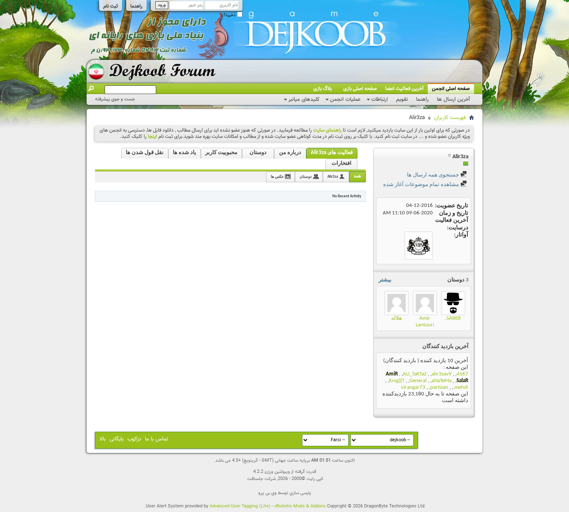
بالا (103, 439)
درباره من (290, 152)
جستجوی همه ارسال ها (433, 175)
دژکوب (134, 439)
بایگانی (117, 439)
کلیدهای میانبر (303, 99)
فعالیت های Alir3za (332, 152)
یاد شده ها (184, 152)
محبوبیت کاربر (221, 152)
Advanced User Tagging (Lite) (240, 506)
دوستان (258, 152)
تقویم (402, 99)
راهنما (136, 6)
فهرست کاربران (450, 118)
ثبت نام (110, 6)
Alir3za (332, 177)
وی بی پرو (267, 493)
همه (357, 176)
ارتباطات (379, 99)
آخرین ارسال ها (453, 99)
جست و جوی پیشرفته (115, 99)
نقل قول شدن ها (145, 152)
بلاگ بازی (322, 88)
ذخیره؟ (230, 15)
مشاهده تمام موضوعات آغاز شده (421, 184)
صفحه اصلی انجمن (451, 88)
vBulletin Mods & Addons (300, 506)
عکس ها (277, 177)
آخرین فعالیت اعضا (404, 88)
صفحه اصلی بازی (360, 88)
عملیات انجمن (345, 99)
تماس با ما (156, 439)
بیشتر (385, 280)
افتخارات (342, 163)
